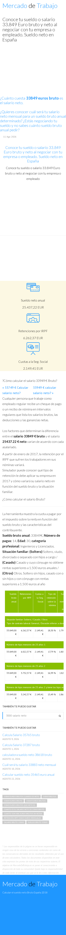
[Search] (60, 716)
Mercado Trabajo (30, 5)
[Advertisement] (33, 208)
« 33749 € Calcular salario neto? (15, 390)
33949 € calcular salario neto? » (44, 390)
